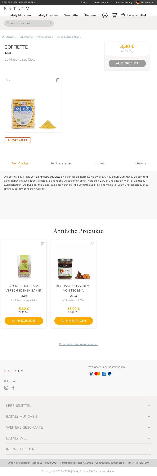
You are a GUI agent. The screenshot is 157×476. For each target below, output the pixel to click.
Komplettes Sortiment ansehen (78, 344)
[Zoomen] (8, 79)
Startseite (11, 36)
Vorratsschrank (45, 36)
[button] (105, 15)
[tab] (20, 163)
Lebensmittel (26, 36)
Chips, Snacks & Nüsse (69, 36)
